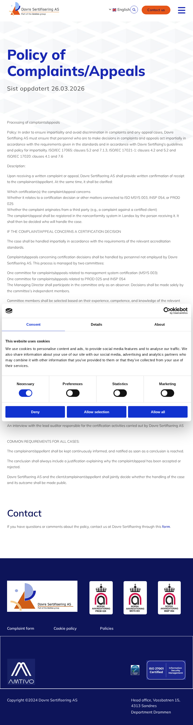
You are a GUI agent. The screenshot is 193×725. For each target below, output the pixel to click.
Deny (35, 412)
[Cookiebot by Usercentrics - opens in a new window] (167, 310)
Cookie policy (65, 628)
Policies (106, 628)
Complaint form (20, 628)
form (166, 526)
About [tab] (159, 324)
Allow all (158, 412)
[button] (156, 10)
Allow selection (96, 412)
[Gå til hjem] (34, 9)
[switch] (73, 393)
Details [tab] (96, 324)
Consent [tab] (33, 324)
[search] (134, 9)
